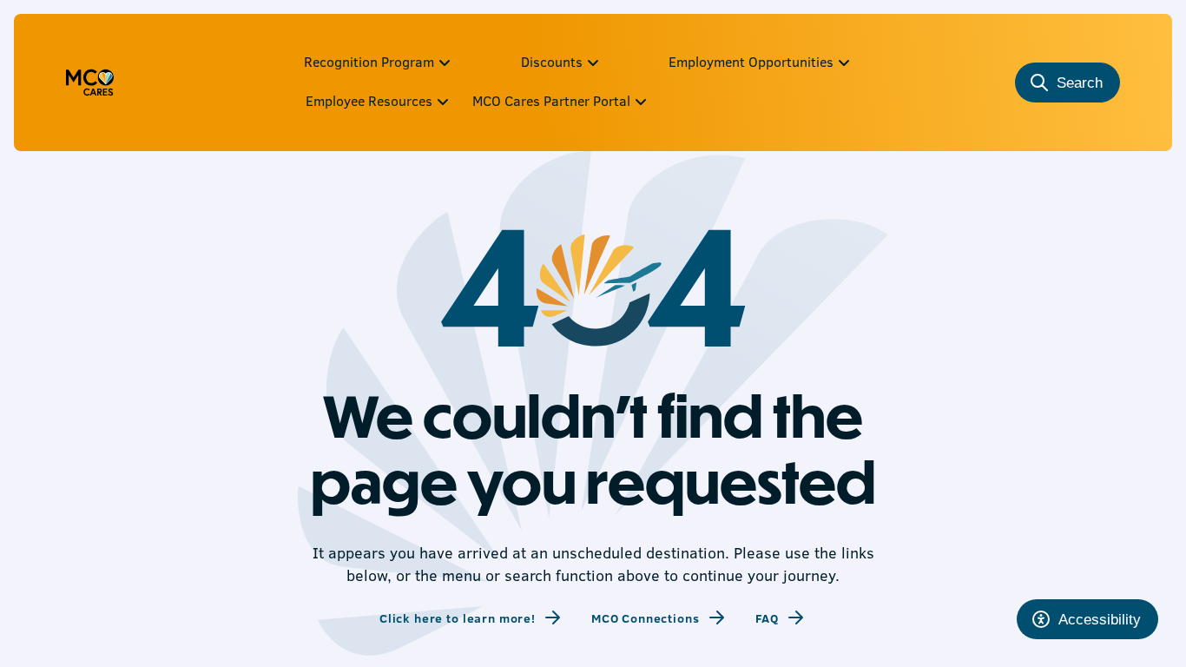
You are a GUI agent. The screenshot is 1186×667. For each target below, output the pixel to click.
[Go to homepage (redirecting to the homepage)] (90, 82)
